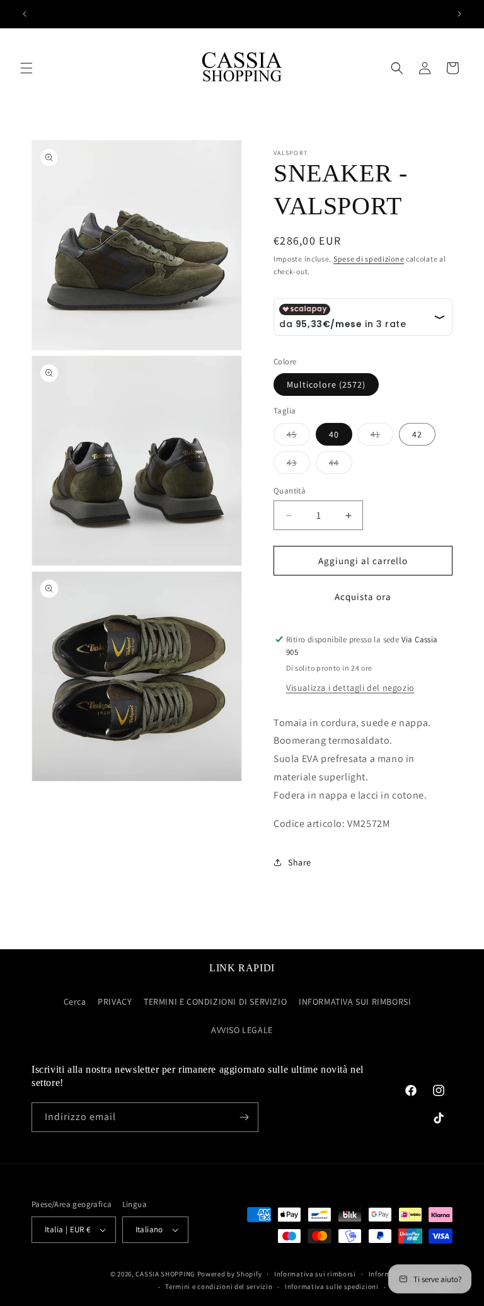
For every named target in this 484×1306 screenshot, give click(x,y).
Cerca (75, 1001)
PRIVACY (115, 1001)
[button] (26, 68)
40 (334, 434)
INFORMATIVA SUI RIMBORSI (355, 1001)
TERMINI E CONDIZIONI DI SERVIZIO (215, 1001)
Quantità (290, 490)
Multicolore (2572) (326, 384)
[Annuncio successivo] (459, 14)
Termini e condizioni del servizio (218, 1286)
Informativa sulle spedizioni (332, 1286)
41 (382, 437)
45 (298, 437)
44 (340, 465)
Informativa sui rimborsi (315, 1273)
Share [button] (299, 862)
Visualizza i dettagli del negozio (350, 687)
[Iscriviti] (244, 1117)
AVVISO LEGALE (242, 1030)
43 (298, 465)
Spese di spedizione (368, 258)
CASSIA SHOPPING (165, 1273)
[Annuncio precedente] (24, 14)
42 (417, 434)
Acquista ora (363, 597)
